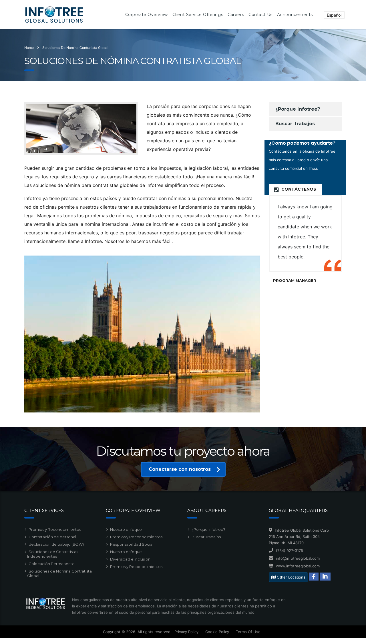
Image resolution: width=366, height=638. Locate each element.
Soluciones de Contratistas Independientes (52, 554)
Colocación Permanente (52, 563)
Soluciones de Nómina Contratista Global (59, 573)
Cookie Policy (217, 631)
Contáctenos (298, 189)
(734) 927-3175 (289, 550)
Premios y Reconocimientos (55, 529)
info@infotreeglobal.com (298, 558)
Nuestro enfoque (126, 529)
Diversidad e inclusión (130, 559)
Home (29, 47)
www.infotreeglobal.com (298, 566)
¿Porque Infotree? (297, 109)
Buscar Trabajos (295, 123)
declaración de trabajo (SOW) (56, 544)
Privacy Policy (186, 631)
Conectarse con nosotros (180, 469)
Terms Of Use (248, 631)
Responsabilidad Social (131, 544)
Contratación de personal (52, 537)
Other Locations (290, 577)
